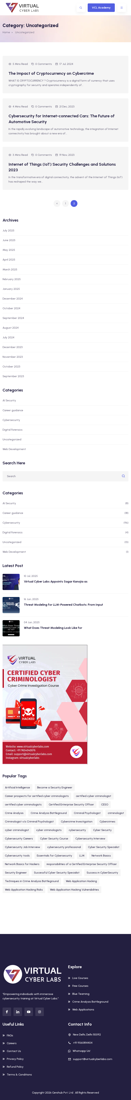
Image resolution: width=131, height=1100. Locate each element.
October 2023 (11, 366)
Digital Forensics (13, 429)
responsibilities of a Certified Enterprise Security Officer (82, 864)
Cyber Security (102, 830)
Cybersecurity (11, 420)
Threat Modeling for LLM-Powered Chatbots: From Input (63, 605)
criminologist (116, 813)
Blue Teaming (80, 993)
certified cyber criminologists (23, 804)
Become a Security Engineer (54, 787)
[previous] (57, 203)
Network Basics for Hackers (22, 864)
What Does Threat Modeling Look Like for (53, 628)
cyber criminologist (17, 830)
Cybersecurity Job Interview (22, 847)
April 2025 (9, 259)
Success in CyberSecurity (102, 872)
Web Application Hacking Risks (24, 889)
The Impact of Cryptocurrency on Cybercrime (51, 73)
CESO (104, 804)
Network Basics (101, 855)
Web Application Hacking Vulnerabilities (74, 889)
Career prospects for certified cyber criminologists (37, 796)
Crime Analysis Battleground (49, 813)
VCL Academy (101, 7)
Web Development (14, 449)
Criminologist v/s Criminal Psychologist (29, 821)
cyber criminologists (49, 830)
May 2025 (9, 250)
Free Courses (80, 985)
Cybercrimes (107, 821)
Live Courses (80, 978)
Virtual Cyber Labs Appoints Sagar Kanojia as (56, 581)
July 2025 (8, 230)
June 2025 (9, 240)
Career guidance (13, 410)
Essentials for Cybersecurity (54, 855)
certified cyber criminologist (93, 796)
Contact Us (14, 1051)
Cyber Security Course (54, 838)
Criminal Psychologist (87, 813)
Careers (12, 1043)
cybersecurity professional (64, 847)
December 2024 (13, 298)
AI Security (9, 400)
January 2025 (11, 288)
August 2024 (11, 327)
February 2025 (12, 279)
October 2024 (11, 308)
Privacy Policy (15, 1058)
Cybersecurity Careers (19, 838)
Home (6, 32)
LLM (81, 855)
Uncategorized (12, 439)
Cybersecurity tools (17, 855)
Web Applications (83, 1009)
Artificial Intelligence (17, 787)
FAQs (10, 1035)
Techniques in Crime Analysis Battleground (32, 881)
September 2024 (13, 318)
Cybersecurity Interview (90, 838)
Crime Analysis (14, 813)
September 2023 (13, 376)
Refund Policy (15, 1066)
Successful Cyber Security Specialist (56, 872)
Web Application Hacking (81, 881)
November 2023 (13, 356)
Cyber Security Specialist (103, 847)
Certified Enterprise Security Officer (71, 804)
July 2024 (8, 337)
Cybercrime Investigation (76, 821)
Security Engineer (16, 872)
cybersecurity (77, 830)
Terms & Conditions (19, 1074)
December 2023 (13, 347)
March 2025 (10, 269)
